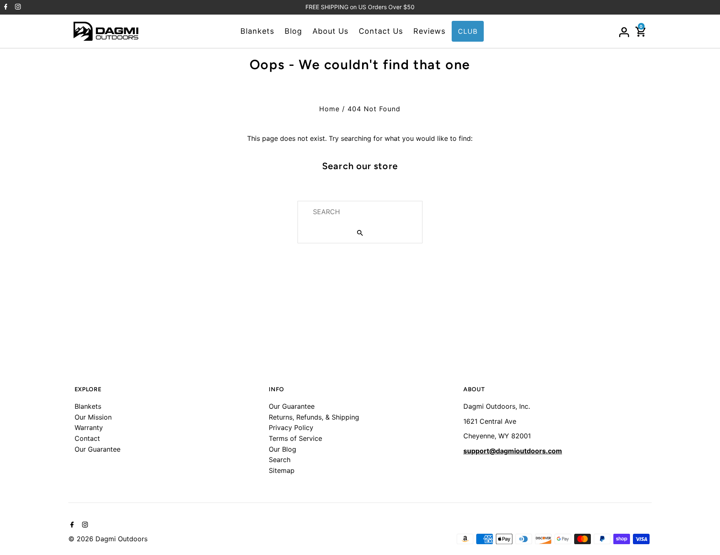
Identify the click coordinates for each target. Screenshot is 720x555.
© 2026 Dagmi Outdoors (108, 539)
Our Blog (282, 449)
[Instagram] (17, 7)
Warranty (89, 427)
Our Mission (93, 417)
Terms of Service (295, 438)
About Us (330, 31)
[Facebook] (5, 7)
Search (279, 459)
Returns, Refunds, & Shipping (314, 417)
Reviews (429, 31)
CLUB (468, 31)
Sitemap (282, 470)
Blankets (257, 31)
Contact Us (381, 31)
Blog (293, 31)
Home (329, 109)
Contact (87, 438)
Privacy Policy (291, 427)
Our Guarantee (97, 449)
